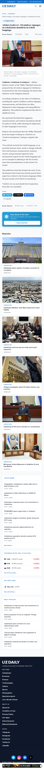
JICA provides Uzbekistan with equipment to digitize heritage (20, 634)
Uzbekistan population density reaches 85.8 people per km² (20, 537)
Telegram (8, 195)
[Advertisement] (22, 766)
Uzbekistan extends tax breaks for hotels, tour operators (20, 643)
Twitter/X (19, 195)
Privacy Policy (7, 714)
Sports (5, 690)
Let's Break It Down (36, 1)
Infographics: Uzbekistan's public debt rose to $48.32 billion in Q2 (20, 485)
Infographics (11, 1)
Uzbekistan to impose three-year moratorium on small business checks (21, 607)
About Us (6, 708)
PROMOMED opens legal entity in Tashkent (19, 511)
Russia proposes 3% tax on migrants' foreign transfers (20, 616)
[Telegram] (13, 757)
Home (4, 13)
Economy (5, 676)
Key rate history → (10, 592)
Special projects (22, 1)
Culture (5, 686)
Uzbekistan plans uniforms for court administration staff (17, 625)
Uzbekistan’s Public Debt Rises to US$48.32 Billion (20, 494)
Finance (5, 680)
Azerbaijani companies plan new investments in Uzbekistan (21, 503)
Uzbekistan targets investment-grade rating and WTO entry (21, 519)
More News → (8, 545)
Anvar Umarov (7, 34)
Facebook (30, 195)
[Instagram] (19, 757)
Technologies (7, 683)
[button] (36, 6)
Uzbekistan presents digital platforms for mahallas (19, 528)
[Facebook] (25, 757)
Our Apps (6, 718)
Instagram (6, 736)
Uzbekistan (11, 13)
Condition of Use (8, 711)
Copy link (8, 199)
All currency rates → (10, 573)
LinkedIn (5, 746)
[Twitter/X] (31, 757)
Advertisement (8, 721)
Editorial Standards (9, 724)
